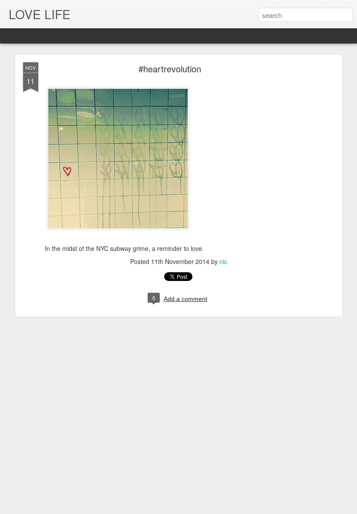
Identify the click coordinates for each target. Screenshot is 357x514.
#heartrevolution (169, 68)
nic (223, 261)
